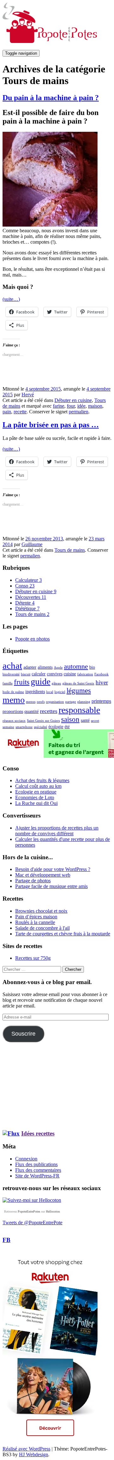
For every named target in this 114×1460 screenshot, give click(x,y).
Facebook (101, 674)
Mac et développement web (42, 875)
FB (6, 1240)
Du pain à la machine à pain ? (51, 98)
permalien (78, 411)
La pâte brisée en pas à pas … (51, 425)
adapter (29, 667)
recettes (48, 711)
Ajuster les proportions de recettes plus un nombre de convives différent (56, 830)
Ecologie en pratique (35, 791)
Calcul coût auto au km (38, 786)
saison (70, 719)
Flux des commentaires (38, 1170)
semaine (8, 727)
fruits (21, 682)
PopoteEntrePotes (29, 1211)
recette (20, 411)
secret (95, 720)
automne (76, 666)
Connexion (26, 1158)
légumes (78, 691)
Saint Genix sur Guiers (43, 720)
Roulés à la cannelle (35, 922)
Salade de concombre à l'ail (42, 928)
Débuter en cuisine (73, 400)
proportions (13, 711)
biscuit (25, 674)
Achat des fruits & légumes (42, 780)
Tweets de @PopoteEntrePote (32, 1222)
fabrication (85, 674)
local (49, 692)
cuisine (70, 674)
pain (7, 411)
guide (40, 681)
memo (14, 700)
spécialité (40, 727)
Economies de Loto (34, 797)
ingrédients (35, 691)
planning (83, 701)
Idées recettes (37, 1133)
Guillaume (32, 544)
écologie (55, 726)
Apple (58, 667)
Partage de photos (33, 880)
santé (85, 720)
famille (8, 683)
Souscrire (23, 1034)
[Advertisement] (22, 1085)
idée (81, 406)
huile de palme (13, 692)
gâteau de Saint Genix (78, 683)
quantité (31, 711)
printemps (101, 701)
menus (30, 701)
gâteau (56, 683)
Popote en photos (32, 639)
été (67, 726)
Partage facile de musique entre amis (51, 886)
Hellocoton (53, 1211)
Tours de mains (69, 550)
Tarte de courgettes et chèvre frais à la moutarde (62, 933)
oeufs (41, 701)
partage (70, 701)
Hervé (28, 394)
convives (54, 674)
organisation (55, 701)
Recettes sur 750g (33, 958)
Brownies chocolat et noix (41, 911)
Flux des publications (36, 1164)
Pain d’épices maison (36, 916)
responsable (79, 710)
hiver (102, 682)
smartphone (24, 727)
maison (95, 406)
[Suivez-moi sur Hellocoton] (32, 1200)
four (71, 406)
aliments (45, 667)
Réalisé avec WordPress (26, 1448)
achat (12, 665)
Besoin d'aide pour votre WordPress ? (52, 869)
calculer (39, 674)
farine (58, 406)
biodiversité (11, 674)
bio (92, 667)
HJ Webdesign (33, 1454)
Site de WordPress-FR (37, 1175)
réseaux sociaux (14, 720)
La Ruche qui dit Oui (36, 803)
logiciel (59, 692)
